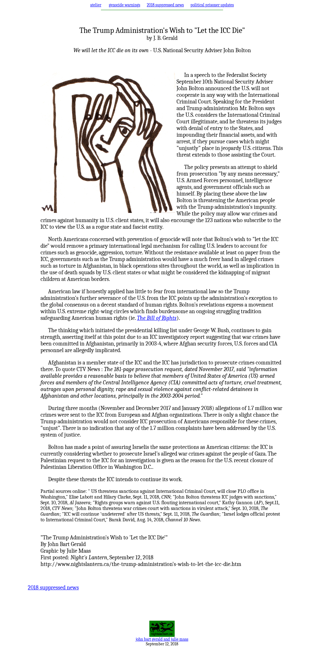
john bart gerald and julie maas (162, 639)
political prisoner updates (212, 5)
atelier (95, 5)
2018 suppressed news (165, 5)
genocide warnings (124, 5)
